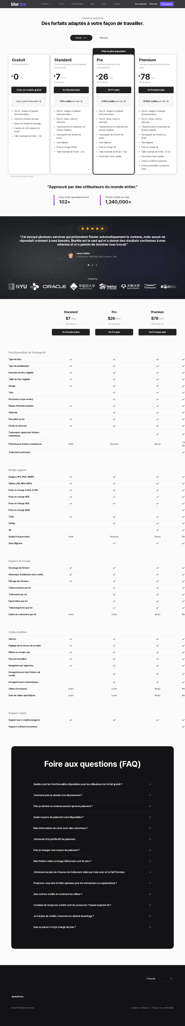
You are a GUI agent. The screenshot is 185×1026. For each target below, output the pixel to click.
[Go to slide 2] (92, 265)
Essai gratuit (167, 4)
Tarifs (61, 4)
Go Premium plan (156, 90)
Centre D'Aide (77, 4)
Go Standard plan (71, 90)
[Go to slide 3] (96, 265)
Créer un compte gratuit (29, 90)
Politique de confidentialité (163, 1008)
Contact (116, 4)
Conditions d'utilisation (140, 1008)
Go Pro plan (114, 90)
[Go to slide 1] (88, 265)
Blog (92, 4)
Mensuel (104, 37)
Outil (104, 4)
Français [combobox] (151, 978)
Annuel (81, 37)
